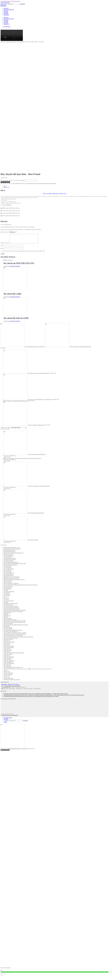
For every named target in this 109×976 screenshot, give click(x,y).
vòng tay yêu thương (8, 678)
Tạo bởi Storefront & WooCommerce (9, 715)
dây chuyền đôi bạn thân (40, 183)
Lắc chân (6, 590)
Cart (5, 722)
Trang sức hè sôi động (9, 646)
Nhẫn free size (7, 615)
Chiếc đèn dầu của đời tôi (9, 559)
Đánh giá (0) (6, 187)
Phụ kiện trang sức (8, 627)
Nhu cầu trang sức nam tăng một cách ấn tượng (15, 620)
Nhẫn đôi (6, 614)
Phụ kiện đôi (6, 626)
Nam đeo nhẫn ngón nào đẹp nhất (11, 608)
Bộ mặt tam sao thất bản (9, 550)
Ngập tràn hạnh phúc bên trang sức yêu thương (15, 610)
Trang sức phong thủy (9, 656)
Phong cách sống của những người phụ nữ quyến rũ (16, 624)
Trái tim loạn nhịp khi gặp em (10, 638)
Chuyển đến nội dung (15, 1)
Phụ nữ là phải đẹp (8, 628)
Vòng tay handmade (8, 673)
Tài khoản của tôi (8, 717)
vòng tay (6, 670)
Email (2, 248)
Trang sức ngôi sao (8, 654)
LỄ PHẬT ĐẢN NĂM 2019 (10, 603)
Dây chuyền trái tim (8, 574)
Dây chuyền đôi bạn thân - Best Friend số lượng (12, 180)
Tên (2, 245)
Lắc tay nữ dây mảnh (8, 600)
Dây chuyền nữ (7, 571)
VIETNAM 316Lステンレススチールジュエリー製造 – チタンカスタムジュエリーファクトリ (28, 668)
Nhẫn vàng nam (7, 618)
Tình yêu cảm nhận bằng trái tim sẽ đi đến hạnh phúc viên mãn (18, 636)
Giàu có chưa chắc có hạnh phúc (11, 583)
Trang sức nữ (7, 655)
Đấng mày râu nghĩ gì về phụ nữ (11, 578)
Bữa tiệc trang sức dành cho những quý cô (14, 552)
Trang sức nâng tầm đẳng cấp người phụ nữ (14, 652)
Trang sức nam (7, 651)
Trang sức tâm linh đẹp (9, 660)
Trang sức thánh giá (8, 662)
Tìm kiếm (22, 4)
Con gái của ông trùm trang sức (11, 562)
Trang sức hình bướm (9, 647)
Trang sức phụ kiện (8, 658)
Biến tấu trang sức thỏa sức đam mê (12, 548)
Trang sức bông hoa (8, 639)
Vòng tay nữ (6, 677)
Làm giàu (6, 602)
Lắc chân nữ (6, 594)
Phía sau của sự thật (8, 623)
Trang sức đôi (7, 644)
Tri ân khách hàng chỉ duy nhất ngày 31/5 (13, 667)
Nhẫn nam (6, 616)
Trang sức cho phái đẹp (9, 642)
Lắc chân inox (7, 592)
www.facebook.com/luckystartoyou (12, 686)
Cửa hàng (6, 10)
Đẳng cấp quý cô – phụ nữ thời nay (12, 576)
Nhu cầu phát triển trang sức (10, 619)
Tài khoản (6, 13)
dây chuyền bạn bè (29, 183)
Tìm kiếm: (3, 4)
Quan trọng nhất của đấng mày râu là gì (13, 630)
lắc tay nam (6, 598)
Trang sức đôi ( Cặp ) (11, 41)
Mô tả (5, 186)
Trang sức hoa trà (8, 650)
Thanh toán (6, 14)
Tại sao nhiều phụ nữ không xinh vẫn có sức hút (15, 632)
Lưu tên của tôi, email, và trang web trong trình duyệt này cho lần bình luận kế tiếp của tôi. (23, 251)
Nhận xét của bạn (5, 243)
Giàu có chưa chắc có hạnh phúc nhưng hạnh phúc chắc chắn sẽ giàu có (20, 584)
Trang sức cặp (7, 640)
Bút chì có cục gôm (8, 554)
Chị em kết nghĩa (8, 556)
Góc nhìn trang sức (8, 586)
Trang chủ (6, 8)
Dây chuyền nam (8, 570)
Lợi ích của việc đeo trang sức (11, 606)
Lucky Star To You (5, 2)
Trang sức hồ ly (7, 648)
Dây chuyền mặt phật (9, 568)
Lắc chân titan (7, 595)
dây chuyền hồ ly (8, 567)
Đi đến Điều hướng (5, 1)
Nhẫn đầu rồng (7, 612)
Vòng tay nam (7, 675)
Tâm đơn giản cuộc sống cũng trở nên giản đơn (15, 634)
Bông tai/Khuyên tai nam (9, 551)
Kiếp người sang (7, 588)
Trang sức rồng (7, 659)
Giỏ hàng (6, 12)
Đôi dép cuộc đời (8, 580)
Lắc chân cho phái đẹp (9, 591)
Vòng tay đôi (7, 671)
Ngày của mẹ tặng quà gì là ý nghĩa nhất (13, 611)
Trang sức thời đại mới (9, 663)
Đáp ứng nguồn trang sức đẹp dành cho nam (14, 579)
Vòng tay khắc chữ (8, 674)
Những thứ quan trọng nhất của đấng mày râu (14, 622)
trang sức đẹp (7, 643)
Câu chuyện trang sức (9, 9)
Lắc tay (5, 596)
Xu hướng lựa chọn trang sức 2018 (12, 679)
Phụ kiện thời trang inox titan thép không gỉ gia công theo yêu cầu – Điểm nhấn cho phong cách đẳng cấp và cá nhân (31, 696)
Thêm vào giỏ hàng (5, 182)
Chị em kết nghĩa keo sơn (9, 558)
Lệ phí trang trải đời (8, 604)
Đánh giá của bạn (5, 232)
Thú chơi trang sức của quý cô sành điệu (13, 635)
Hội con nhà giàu (8, 587)
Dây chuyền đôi (21, 41)
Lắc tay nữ (6, 599)
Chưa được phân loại (8, 560)
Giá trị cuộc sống (8, 582)
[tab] (56, 186)
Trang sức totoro (7, 666)
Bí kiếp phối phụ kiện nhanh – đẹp (12, 547)
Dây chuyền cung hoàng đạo (10, 564)
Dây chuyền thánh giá (9, 572)
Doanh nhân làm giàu (9, 575)
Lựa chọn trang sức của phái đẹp (11, 607)
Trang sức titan (7, 664)
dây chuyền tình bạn (51, 183)
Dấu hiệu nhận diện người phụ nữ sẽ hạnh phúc (15, 563)
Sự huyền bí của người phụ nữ (11, 631)
